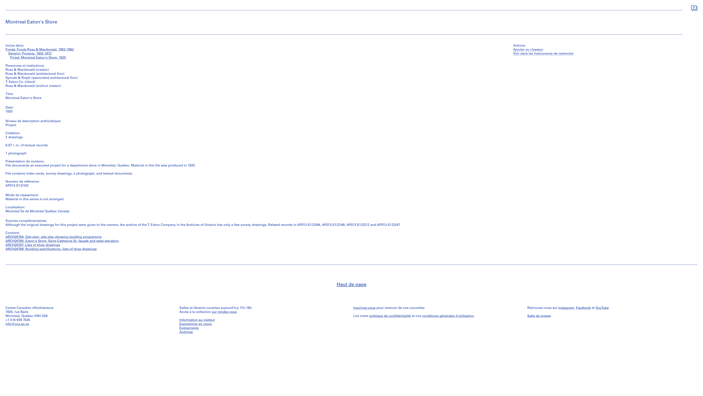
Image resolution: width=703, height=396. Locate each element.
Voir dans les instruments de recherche (543, 54)
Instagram (566, 308)
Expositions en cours (195, 324)
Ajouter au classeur (528, 50)
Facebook (583, 308)
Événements (189, 328)
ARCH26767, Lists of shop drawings (32, 245)
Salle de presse (539, 316)
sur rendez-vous (224, 312)
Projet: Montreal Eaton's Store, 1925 (38, 58)
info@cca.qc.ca (17, 324)
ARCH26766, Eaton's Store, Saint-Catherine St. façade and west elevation (62, 241)
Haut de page (351, 284)
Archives (186, 332)
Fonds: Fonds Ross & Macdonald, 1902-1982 (39, 50)
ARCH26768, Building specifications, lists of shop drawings (51, 249)
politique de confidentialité (390, 316)
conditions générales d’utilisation (448, 316)
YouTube (602, 308)
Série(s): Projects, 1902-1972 (30, 54)
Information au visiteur (197, 320)
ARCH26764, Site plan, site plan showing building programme (53, 237)
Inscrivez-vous (364, 308)
